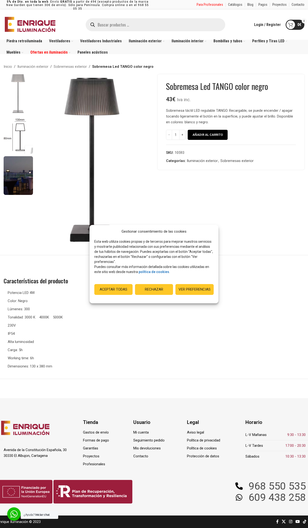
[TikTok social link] (305, 521)
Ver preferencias (195, 289)
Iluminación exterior (32, 66)
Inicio (8, 66)
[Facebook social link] (277, 521)
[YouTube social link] (297, 521)
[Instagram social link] (290, 521)
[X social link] (283, 521)
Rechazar (154, 289)
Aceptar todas (113, 289)
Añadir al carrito (207, 135)
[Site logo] (30, 24)
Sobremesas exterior (70, 66)
